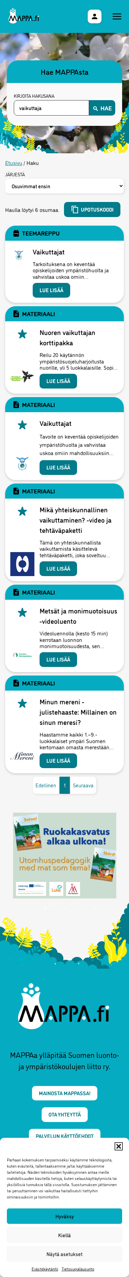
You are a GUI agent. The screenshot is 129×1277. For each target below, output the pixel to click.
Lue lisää (51, 290)
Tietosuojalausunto (78, 1269)
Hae (106, 108)
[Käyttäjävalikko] (94, 16)
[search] (51, 108)
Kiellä (64, 1235)
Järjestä (15, 174)
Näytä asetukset (64, 1253)
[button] (118, 1146)
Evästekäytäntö (45, 1269)
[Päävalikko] (117, 16)
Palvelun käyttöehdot (65, 1135)
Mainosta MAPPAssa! (64, 1093)
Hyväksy (64, 1216)
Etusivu (13, 162)
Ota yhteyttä (65, 1114)
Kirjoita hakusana (34, 96)
